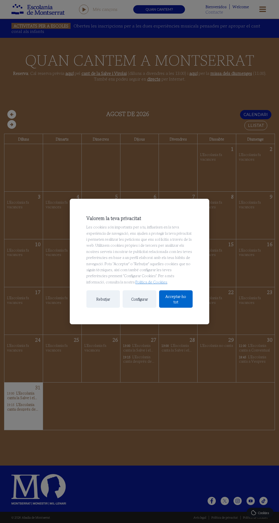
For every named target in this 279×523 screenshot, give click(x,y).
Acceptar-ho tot (175, 298)
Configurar (139, 299)
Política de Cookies (151, 282)
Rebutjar (103, 299)
